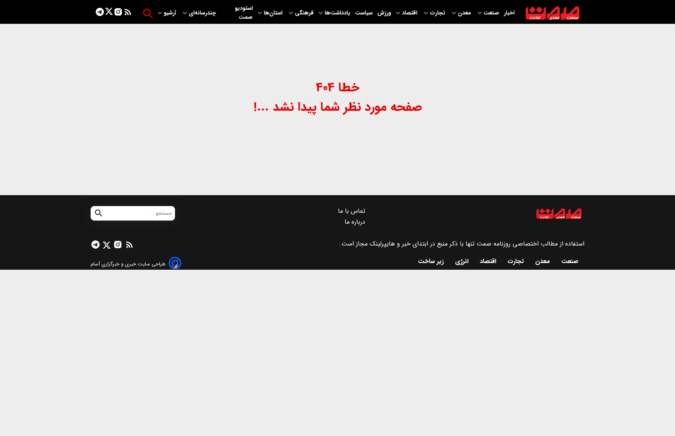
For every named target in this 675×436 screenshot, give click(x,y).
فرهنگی (304, 13)
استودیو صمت (244, 13)
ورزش (384, 13)
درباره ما (356, 222)
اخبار (509, 13)
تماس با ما (352, 211)
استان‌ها (274, 13)
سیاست (364, 13)
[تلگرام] (100, 13)
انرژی (462, 261)
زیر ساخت (432, 261)
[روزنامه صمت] (552, 13)
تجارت (438, 13)
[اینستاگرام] (118, 13)
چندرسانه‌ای (203, 13)
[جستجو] (148, 13)
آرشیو (171, 13)
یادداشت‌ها (338, 13)
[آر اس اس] (128, 13)
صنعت (492, 13)
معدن (465, 13)
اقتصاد (410, 13)
